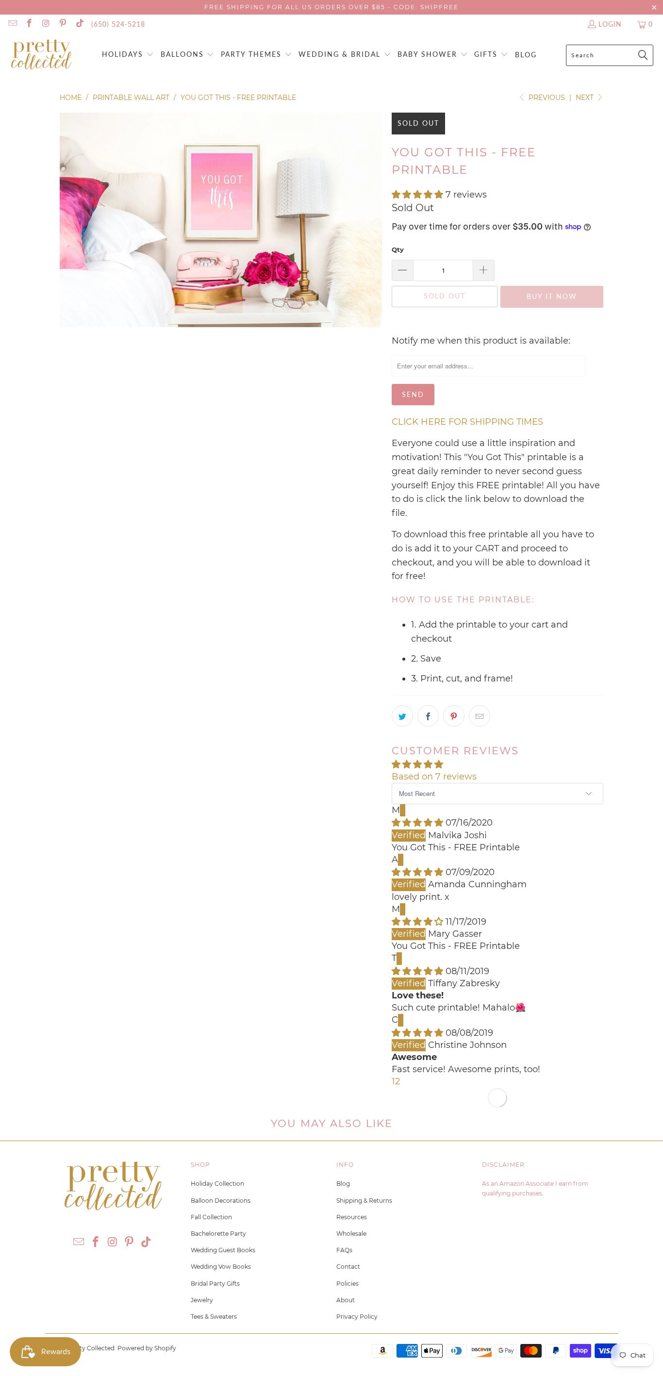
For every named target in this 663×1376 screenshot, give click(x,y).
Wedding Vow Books (221, 1266)
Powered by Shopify (146, 1348)
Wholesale (351, 1233)
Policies (347, 1283)
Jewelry (202, 1300)
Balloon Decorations (220, 1200)
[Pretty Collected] (41, 55)
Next (586, 97)
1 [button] (393, 1081)
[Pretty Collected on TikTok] (79, 24)
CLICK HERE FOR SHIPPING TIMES (467, 421)
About (345, 1300)
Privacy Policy (357, 1316)
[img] (417, 822)
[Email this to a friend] (479, 716)
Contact (348, 1266)
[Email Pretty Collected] (12, 24)
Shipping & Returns (364, 1200)
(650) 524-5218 (118, 24)
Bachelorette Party (218, 1233)
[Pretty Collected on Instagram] (45, 24)
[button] (128, 55)
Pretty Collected (91, 1348)
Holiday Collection (217, 1183)
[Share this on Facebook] (428, 716)
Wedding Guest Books (223, 1250)
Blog (343, 1183)
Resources (351, 1217)
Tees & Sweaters (214, 1316)
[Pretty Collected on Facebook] (29, 24)
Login (610, 24)
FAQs (344, 1250)
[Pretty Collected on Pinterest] (62, 24)
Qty (398, 249)
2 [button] (397, 1081)
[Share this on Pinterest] (453, 716)
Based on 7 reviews (434, 776)
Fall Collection (211, 1217)
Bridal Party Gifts (215, 1283)
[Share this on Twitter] (402, 716)
